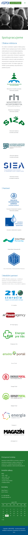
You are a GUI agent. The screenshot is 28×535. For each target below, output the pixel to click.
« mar (2, 519)
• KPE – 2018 (4, 475)
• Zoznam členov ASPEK (6, 480)
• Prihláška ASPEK (5, 482)
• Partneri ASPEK (5, 478)
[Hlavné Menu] (25, 3)
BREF (2, 473)
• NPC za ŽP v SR (5, 477)
